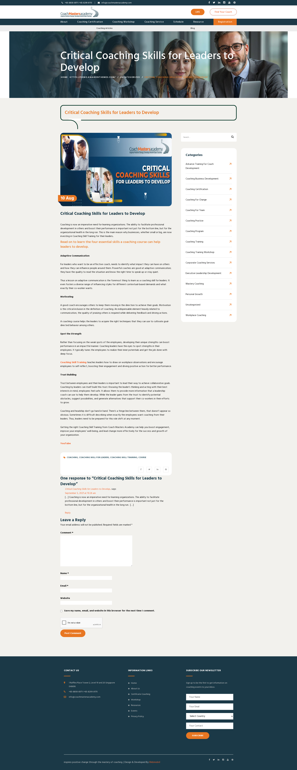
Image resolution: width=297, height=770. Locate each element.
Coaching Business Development (202, 178)
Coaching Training (194, 241)
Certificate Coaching (140, 694)
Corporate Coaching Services (200, 262)
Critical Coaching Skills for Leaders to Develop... (88, 489)
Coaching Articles (104, 28)
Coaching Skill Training (73, 362)
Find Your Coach (223, 12)
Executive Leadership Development (203, 273)
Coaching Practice (194, 220)
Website (65, 598)
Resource (198, 21)
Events (134, 710)
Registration (225, 21)
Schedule (178, 21)
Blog (193, 28)
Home (64, 77)
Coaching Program (195, 231)
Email (64, 585)
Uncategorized (130, 77)
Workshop (136, 699)
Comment (66, 532)
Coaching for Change (196, 199)
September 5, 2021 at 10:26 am (80, 493)
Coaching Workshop (123, 21)
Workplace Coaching (196, 315)
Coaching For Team (195, 210)
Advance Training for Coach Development (200, 166)
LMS (198, 12)
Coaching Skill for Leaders (94, 457)
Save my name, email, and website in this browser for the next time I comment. (109, 610)
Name (64, 573)
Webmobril (154, 762)
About (63, 21)
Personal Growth (194, 294)
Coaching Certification (90, 21)
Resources (135, 705)
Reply (67, 512)
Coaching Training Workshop (200, 252)
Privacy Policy (137, 716)
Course (142, 457)
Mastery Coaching (195, 283)
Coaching (72, 457)
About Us (135, 688)
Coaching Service (154, 21)
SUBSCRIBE (197, 735)
